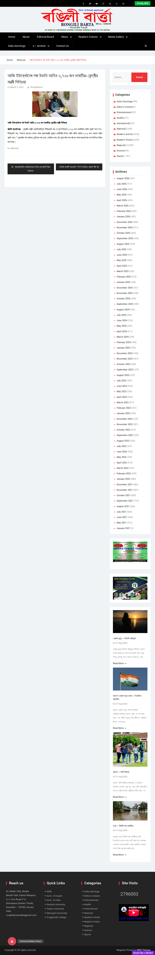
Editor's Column (125, 107)
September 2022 (125, 435)
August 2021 (123, 506)
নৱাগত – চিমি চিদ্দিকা (121, 772)
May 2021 (121, 522)
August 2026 (123, 178)
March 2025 (123, 271)
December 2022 (124, 419)
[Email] (123, 4)
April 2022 (122, 462)
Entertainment (124, 112)
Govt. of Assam (54, 896)
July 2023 (121, 380)
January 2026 (123, 216)
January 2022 (123, 479)
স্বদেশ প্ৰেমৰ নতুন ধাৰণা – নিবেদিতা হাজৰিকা (127, 697)
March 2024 (123, 337)
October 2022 (123, 429)
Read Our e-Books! (143, 953)
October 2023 (123, 364)
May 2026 (121, 194)
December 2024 (124, 287)
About (26, 36)
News (64, 36)
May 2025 (121, 260)
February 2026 (124, 211)
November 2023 (125, 358)
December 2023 (124, 353)
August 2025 (123, 244)
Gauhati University (56, 904)
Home (11, 36)
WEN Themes (143, 950)
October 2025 (123, 233)
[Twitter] (90, 4)
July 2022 (121, 446)
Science (121, 150)
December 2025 (124, 222)
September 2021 (125, 500)
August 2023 (123, 375)
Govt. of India (54, 900)
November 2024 (125, 293)
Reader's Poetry (124, 139)
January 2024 (123, 347)
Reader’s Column (88, 36)
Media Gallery (116, 36)
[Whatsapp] (117, 4)
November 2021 (125, 490)
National (14, 148)
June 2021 (122, 517)
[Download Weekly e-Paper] (12, 941)
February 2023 (124, 408)
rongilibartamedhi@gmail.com (21, 915)
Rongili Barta (36, 87)
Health (120, 118)
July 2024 (121, 315)
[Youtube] (97, 4)
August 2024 (123, 309)
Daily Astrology (16, 45)
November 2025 (125, 227)
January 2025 (123, 282)
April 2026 (122, 200)
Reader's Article (124, 134)
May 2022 (121, 457)
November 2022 (125, 424)
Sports (120, 156)
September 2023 (125, 369)
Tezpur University (55, 908)
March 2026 (123, 205)
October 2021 (123, 495)
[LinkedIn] (110, 4)
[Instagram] (103, 4)
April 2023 (122, 397)
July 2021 (121, 511)
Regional (121, 145)
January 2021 (123, 528)
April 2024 (122, 331)
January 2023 (123, 413)
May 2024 (121, 326)
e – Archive (39, 45)
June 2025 (122, 254)
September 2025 (125, 238)
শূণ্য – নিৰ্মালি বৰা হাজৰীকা (123, 825)
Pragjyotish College (56, 917)
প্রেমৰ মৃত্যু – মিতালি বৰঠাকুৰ (124, 638)
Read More (118, 663)
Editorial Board (45, 36)
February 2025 (124, 276)
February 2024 (124, 342)
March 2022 (123, 468)
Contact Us (62, 45)
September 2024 (125, 304)
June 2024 (122, 320)
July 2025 (121, 249)
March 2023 (123, 402)
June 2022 (122, 451)
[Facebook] (83, 4)
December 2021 (124, 484)
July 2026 (121, 183)
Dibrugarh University (57, 913)
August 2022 (123, 440)
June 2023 (122, 386)
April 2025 (122, 265)
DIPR (49, 891)
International (123, 123)
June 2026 (122, 189)
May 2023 (121, 391)
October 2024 (123, 298)
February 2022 (124, 473)
